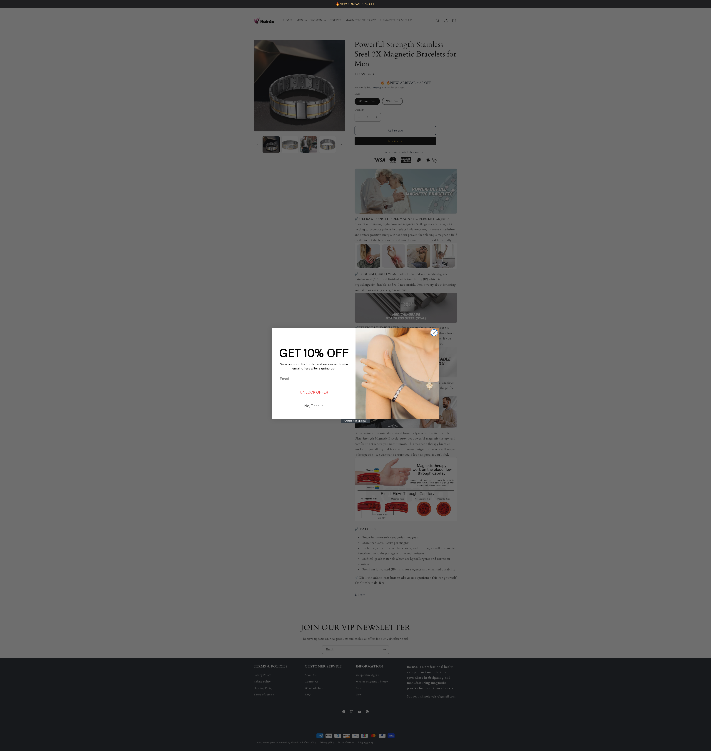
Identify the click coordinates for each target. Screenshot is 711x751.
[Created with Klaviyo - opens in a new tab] (355, 421)
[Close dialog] (434, 332)
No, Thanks (313, 405)
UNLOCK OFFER (314, 392)
